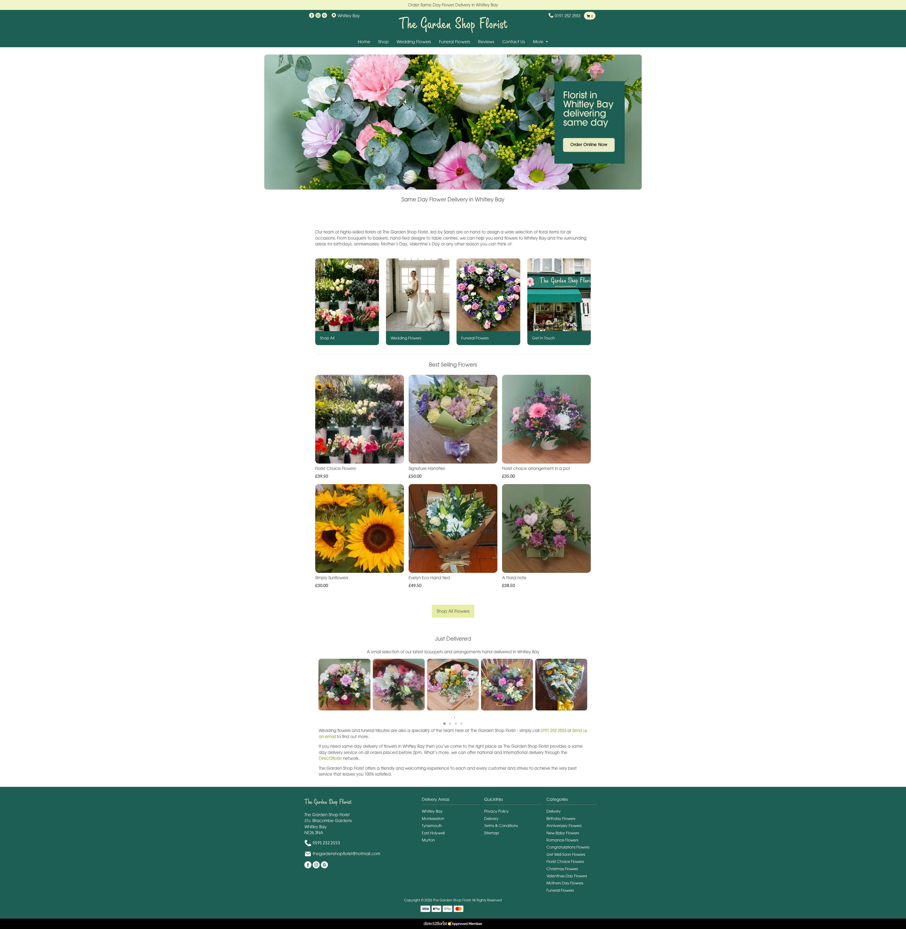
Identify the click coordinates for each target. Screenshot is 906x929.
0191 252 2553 (567, 15)
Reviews (486, 41)
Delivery (491, 818)
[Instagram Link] (318, 15)
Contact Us (513, 41)
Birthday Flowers (560, 818)
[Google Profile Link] (324, 15)
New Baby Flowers (562, 833)
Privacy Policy (496, 811)
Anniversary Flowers (564, 825)
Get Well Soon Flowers (565, 854)
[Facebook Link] (311, 15)
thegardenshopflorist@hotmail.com (346, 853)
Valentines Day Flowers (566, 876)
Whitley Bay (432, 811)
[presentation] (451, 717)
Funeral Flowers (454, 41)
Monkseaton (433, 818)
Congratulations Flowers (567, 847)
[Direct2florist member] (453, 924)
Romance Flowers (562, 840)
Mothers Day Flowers (564, 883)
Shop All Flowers (453, 611)
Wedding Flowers (414, 41)
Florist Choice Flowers (565, 861)
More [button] (539, 41)
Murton (428, 840)
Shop (383, 41)
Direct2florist (331, 758)
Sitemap (491, 833)
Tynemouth (432, 825)
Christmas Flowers (562, 868)
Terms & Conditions (501, 825)
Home (364, 41)
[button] (444, 723)
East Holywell (433, 833)
